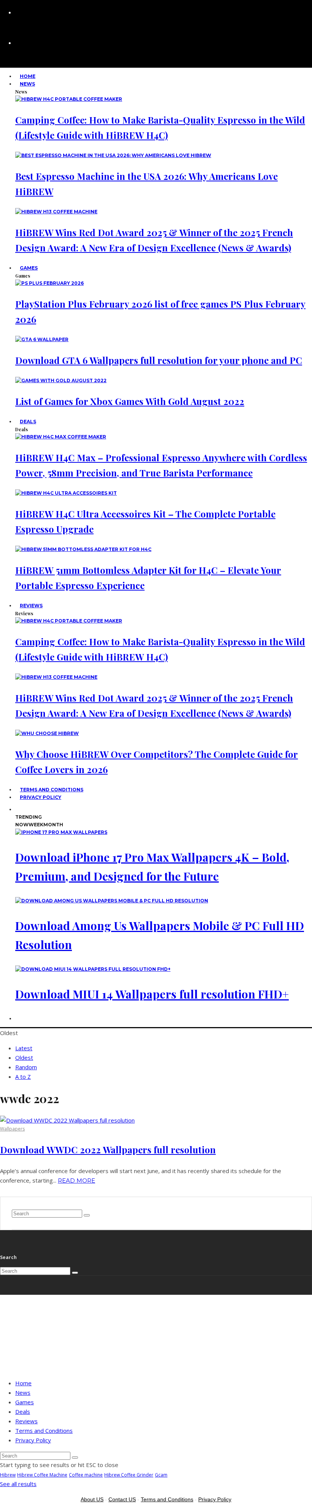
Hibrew (8, 1475)
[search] (87, 1215)
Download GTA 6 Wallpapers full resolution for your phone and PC (158, 360)
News (27, 84)
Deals (28, 421)
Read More (76, 1180)
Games (29, 268)
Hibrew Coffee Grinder (128, 1475)
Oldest (24, 1057)
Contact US (122, 1499)
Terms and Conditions (44, 1430)
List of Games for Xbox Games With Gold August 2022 (129, 401)
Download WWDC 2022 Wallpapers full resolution (108, 1149)
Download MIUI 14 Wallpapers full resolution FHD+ (152, 994)
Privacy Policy (40, 797)
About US (92, 1499)
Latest (23, 1048)
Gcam (161, 1475)
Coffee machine (86, 1475)
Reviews (31, 605)
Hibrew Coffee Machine (42, 1475)
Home (23, 1383)
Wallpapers (12, 1129)
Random (26, 1067)
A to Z (23, 1076)
